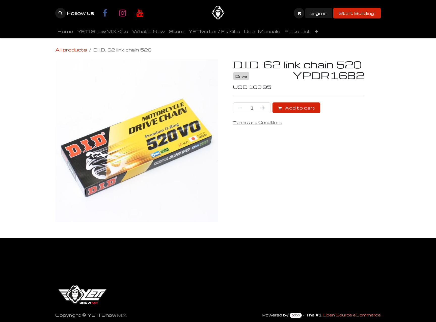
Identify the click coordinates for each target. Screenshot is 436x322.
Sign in (318, 13)
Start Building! (357, 13)
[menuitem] (65, 31)
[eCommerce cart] (299, 13)
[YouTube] (140, 13)
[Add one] (264, 108)
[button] (60, 13)
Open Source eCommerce (352, 314)
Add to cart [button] (299, 108)
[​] (105, 13)
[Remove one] (238, 108)
